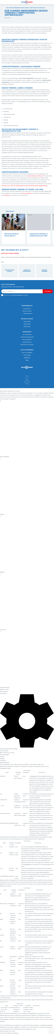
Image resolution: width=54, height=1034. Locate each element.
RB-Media (27, 383)
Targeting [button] (2, 758)
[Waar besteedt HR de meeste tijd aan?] (13, 229)
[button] (27, 722)
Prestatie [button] (2, 756)
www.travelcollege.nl (26, 193)
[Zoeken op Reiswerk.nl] (27, 271)
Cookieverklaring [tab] (4, 750)
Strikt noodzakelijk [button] (4, 754)
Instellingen (27, 379)
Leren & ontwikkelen (27, 352)
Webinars (7, 195)
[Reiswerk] (27, 2)
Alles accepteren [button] (4, 691)
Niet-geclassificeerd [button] (4, 762)
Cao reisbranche (27, 334)
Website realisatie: (27, 381)
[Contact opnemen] (44, 271)
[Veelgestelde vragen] (9, 271)
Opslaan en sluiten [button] (4, 689)
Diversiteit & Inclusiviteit (27, 344)
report (5, 1033)
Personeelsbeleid (27, 339)
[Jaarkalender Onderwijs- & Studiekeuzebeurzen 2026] (38, 229)
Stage (27, 360)
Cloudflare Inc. (17, 805)
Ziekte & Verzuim (27, 342)
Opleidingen (27, 357)
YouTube (16, 823)
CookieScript (17, 813)
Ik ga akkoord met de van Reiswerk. (15, 295)
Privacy (27, 377)
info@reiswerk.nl (27, 313)
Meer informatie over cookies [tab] (7, 752)
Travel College (27, 355)
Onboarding (27, 324)
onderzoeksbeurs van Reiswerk (35, 176)
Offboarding (27, 326)
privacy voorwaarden (17, 295)
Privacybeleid (12, 399)
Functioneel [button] (3, 760)
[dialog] (27, 711)
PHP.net (16, 776)
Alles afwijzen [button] (3, 693)
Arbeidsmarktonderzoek (27, 337)
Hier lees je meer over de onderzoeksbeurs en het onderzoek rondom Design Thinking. (24, 185)
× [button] (0, 389)
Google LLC (17, 799)
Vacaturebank (27, 321)
